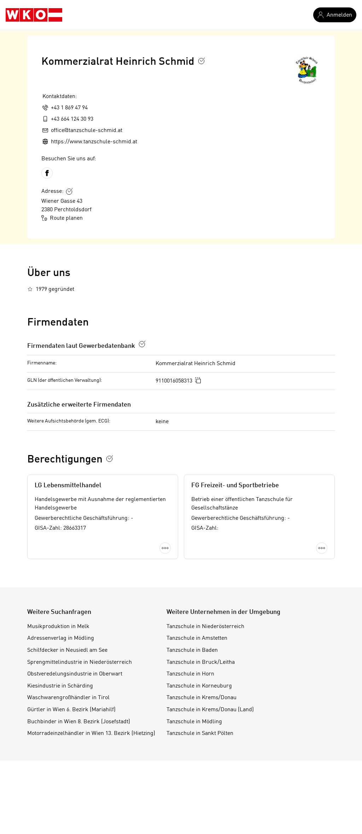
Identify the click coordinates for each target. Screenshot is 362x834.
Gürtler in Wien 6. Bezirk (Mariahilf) (71, 710)
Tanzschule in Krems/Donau (202, 698)
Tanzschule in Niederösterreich (205, 626)
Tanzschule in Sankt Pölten (200, 733)
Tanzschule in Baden (192, 650)
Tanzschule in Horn (190, 674)
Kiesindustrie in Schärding (60, 686)
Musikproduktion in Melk (58, 626)
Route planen (66, 218)
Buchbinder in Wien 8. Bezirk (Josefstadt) (78, 722)
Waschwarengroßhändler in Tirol (68, 698)
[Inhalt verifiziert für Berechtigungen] (109, 458)
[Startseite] (34, 15)
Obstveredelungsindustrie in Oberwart (74, 674)
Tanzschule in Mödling (194, 722)
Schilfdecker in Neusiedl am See (67, 650)
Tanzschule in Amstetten (197, 638)
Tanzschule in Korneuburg (199, 686)
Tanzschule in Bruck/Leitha (201, 662)
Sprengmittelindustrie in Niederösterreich (79, 662)
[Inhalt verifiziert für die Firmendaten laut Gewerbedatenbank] (142, 343)
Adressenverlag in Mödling (60, 638)
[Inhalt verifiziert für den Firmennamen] (201, 60)
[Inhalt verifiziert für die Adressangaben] (69, 191)
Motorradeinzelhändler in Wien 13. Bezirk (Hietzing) (91, 733)
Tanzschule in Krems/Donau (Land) (210, 710)
